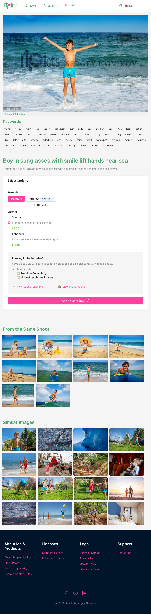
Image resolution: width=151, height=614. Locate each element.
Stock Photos (12, 562)
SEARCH (53, 5)
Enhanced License (53, 558)
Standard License (52, 552)
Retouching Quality (15, 568)
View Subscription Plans (29, 286)
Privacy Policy (88, 558)
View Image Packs (71, 286)
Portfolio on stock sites (18, 574)
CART (72, 5)
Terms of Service (90, 552)
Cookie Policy (88, 563)
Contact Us (124, 552)
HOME (32, 5)
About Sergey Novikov (18, 557)
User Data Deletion (91, 569)
